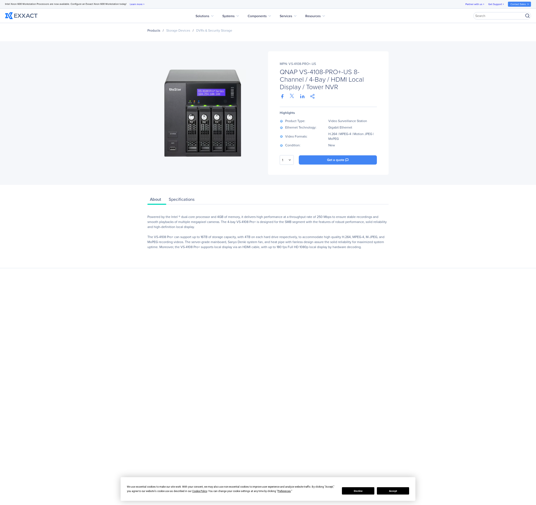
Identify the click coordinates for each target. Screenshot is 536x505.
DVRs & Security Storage (214, 30)
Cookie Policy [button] (199, 491)
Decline (358, 491)
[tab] (156, 200)
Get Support (496, 4)
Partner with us (475, 4)
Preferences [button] (284, 491)
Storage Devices (178, 30)
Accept (393, 491)
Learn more (137, 4)
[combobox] (287, 160)
